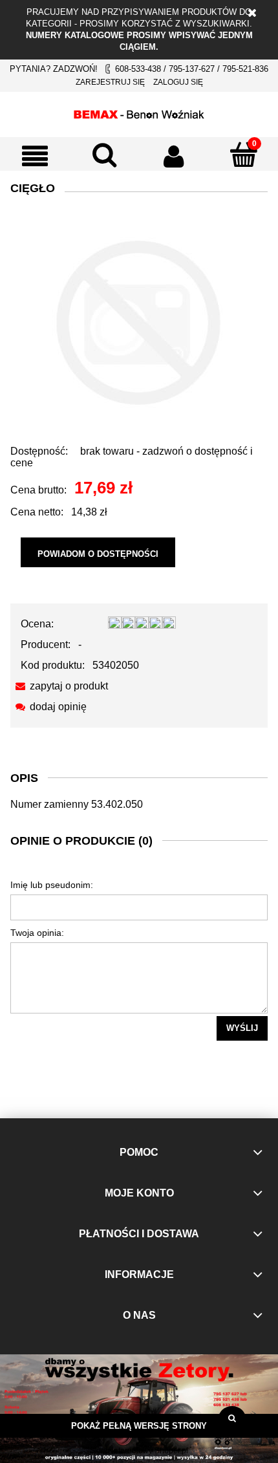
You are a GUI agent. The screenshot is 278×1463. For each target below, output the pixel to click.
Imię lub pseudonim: (51, 885)
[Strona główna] (139, 112)
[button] (35, 156)
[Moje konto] (174, 156)
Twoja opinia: (37, 932)
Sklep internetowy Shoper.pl (139, 1450)
